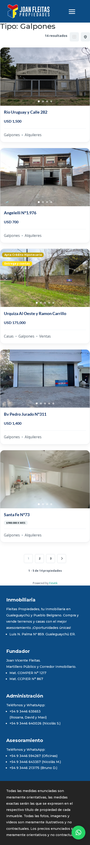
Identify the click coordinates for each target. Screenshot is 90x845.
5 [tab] (53, 303)
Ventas (45, 336)
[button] (78, 832)
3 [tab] (47, 101)
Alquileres (33, 134)
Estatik (53, 583)
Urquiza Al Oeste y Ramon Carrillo (35, 313)
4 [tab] (51, 101)
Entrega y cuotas (17, 263)
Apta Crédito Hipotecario (22, 254)
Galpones (12, 134)
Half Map (85, 36)
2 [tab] (43, 101)
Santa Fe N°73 (17, 514)
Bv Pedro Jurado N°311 (25, 414)
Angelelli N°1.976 (20, 212)
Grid (74, 36)
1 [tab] (39, 101)
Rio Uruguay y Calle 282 (25, 112)
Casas (9, 336)
